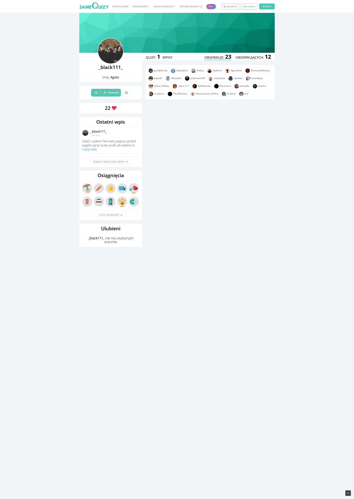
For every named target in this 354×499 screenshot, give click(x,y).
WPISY (167, 57)
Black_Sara (225, 85)
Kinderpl (231, 93)
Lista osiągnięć (109, 214)
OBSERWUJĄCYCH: (253, 57)
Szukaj (231, 6)
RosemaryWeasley (260, 70)
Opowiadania (191, 6)
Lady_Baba (219, 78)
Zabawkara (182, 70)
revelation (159, 93)
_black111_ (99, 131)
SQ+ (211, 6)
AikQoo (200, 70)
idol (246, 93)
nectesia (238, 78)
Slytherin (217, 70)
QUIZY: (153, 57)
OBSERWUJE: (217, 57)
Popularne (120, 6)
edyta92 (158, 78)
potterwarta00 (197, 78)
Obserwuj (106, 92)
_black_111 (183, 85)
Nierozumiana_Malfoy (207, 93)
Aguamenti (236, 70)
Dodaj (267, 6)
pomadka (244, 85)
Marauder (176, 78)
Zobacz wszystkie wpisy (109, 161)
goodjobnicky (160, 70)
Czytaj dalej (89, 149)
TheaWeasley (180, 93)
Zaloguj (249, 6)
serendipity (257, 78)
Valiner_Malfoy (161, 85)
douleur (262, 85)
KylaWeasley (204, 85)
